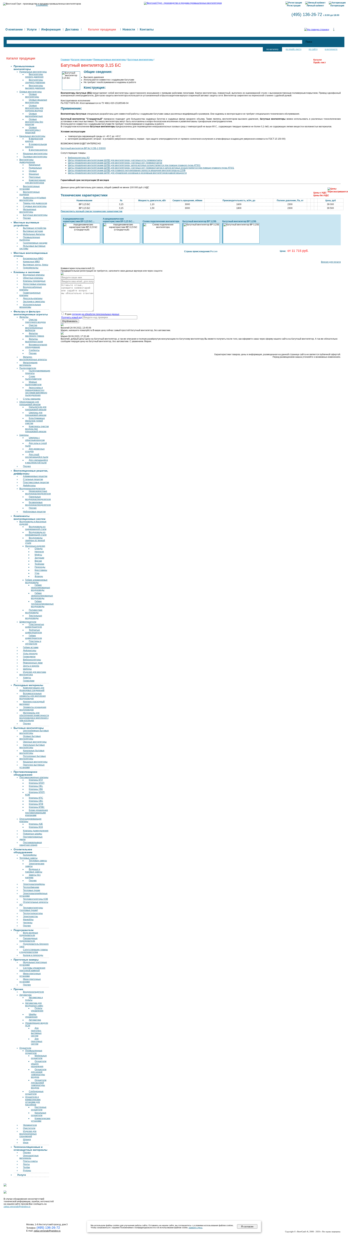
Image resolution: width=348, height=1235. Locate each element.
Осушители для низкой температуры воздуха (38, 1073)
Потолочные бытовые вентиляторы (32, 757)
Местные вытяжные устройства (26, 224)
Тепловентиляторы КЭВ (35, 899)
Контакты (147, 29)
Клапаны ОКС (36, 801)
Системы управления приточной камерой (32, 969)
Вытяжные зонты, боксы (35, 264)
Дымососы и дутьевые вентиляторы (32, 198)
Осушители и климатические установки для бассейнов (33, 1101)
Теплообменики (31, 887)
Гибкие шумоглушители (33, 636)
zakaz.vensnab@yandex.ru (17, 1206)
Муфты (38, 555)
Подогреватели (24, 930)
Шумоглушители (27, 622)
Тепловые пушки (31, 890)
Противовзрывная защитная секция (30, 843)
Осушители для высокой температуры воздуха (38, 1084)
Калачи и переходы (33, 955)
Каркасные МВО (31, 261)
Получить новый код (71, 317)
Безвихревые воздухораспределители (38, 503)
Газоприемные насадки (35, 243)
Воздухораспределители (32, 488)
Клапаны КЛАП (36, 783)
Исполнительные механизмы (30, 305)
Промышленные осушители (33, 1051)
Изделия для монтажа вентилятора (32, 673)
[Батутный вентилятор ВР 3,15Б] (201, 224)
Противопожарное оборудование (25, 773)
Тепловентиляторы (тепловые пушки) (31, 909)
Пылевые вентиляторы (35, 156)
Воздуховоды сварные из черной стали (35, 540)
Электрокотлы (30, 916)
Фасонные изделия (35, 546)
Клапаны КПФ (36, 804)
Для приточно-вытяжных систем (36, 1032)
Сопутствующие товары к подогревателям (33, 950)
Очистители (29, 1128)
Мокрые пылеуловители (33, 383)
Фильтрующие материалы (28, 363)
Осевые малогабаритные (34, 114)
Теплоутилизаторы (33, 913)
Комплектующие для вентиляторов (35, 181)
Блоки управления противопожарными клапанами (36, 813)
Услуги (32, 29)
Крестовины (41, 570)
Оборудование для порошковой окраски (30, 403)
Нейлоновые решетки (34, 511)
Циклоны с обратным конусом (35, 438)
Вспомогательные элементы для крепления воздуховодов (32, 696)
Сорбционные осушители (34, 1092)
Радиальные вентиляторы (33, 72)
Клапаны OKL (36, 786)
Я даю (91, 314)
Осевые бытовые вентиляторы (30, 737)
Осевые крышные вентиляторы (36, 101)
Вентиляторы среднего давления (35, 81)
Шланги (27, 1139)
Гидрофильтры (30, 268)
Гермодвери (29, 656)
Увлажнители (30, 1125)
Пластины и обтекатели (33, 642)
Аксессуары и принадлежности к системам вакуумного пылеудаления (36, 391)
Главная (65, 59)
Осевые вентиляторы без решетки (34, 122)
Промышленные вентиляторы (24, 68)
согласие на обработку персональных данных (95, 314)
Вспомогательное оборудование (36, 345)
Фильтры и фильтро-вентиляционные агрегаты (31, 313)
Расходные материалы (28, 685)
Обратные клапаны (33, 278)
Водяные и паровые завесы (33, 870)
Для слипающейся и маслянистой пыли (36, 461)
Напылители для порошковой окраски (35, 408)
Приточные (35, 177)
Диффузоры (29, 485)
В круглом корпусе (38, 150)
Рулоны (27, 1170)
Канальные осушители (38, 1114)
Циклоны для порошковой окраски (35, 413)
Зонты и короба (31, 666)
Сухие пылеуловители (33, 377)
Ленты (26, 1164)
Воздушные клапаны (34, 275)
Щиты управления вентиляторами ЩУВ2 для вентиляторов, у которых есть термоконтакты (115, 160)
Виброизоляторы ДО (79, 157)
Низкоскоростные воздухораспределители (38, 492)
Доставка (72, 29)
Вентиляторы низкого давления (34, 75)
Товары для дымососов (35, 203)
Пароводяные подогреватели (28, 939)
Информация (51, 29)
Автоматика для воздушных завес (34, 1004)
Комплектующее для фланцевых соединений (31, 689)
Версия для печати (331, 262)
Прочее (27, 466)
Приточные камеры (26, 959)
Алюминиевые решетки (35, 476)
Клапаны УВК (36, 789)
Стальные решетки (33, 479)
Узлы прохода (30, 653)
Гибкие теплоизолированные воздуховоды (42, 604)
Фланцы (39, 576)
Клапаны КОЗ (36, 827)
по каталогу (272, 49)
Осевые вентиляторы (30, 91)
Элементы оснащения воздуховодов (32, 708)
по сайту (313, 49)
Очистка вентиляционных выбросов (34, 328)
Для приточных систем (36, 1041)
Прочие (27, 218)
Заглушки (39, 558)
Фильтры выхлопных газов (34, 340)
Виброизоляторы (32, 659)
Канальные (34, 165)
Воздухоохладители (33, 992)
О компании (14, 29)
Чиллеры (27, 922)
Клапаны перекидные (34, 281)
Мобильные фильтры (34, 234)
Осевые (33, 171)
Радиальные (35, 168)
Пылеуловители (27, 368)
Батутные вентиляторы (35, 215)
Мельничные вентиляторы (27, 210)
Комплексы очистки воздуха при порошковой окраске (37, 429)
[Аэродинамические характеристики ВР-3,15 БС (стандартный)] (82, 227)
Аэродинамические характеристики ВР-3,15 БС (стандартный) (77, 220)
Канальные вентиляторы (32, 136)
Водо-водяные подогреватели (28, 934)
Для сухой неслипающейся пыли (36, 455)
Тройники (39, 564)
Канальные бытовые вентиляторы (31, 751)
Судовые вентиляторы (35, 206)
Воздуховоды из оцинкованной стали (35, 527)
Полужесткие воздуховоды (33, 611)
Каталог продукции (81, 59)
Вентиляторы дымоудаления (27, 161)
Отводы (39, 548)
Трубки (26, 1167)
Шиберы (27, 669)
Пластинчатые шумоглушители (34, 625)
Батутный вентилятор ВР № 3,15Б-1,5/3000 (83, 148)
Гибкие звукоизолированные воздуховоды (42, 596)
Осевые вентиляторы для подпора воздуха (34, 108)
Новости (129, 29)
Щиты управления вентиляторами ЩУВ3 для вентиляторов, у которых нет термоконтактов (115, 163)
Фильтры (23, 317)
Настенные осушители (38, 1108)
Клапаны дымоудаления (35, 830)
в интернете (331, 49)
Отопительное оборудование (23, 851)
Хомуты (27, 677)
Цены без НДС (321, 195)
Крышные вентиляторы (35, 153)
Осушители (25, 1048)
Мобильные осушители (39, 1057)
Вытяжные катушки (33, 231)
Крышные (34, 174)
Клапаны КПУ (36, 780)
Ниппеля (39, 551)
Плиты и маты (30, 1161)
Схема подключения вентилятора (161, 221)
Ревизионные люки (33, 663)
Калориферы (30, 855)
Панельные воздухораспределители (38, 498)
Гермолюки (28, 681)
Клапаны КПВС (37, 807)
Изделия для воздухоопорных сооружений (28, 1134)
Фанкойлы (28, 919)
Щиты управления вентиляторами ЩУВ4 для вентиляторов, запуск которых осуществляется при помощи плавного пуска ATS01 (134, 165)
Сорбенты (34, 350)
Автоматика (25, 995)
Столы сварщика (31, 399)
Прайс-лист (319, 62)
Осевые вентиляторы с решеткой (33, 130)
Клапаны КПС (36, 798)
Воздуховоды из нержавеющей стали (36, 533)
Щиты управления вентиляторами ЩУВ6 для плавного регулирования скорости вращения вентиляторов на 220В (126, 170)
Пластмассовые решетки (36, 482)
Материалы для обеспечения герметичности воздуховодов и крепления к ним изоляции (34, 717)
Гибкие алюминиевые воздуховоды (36, 581)
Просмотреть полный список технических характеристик (91, 211)
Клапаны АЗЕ (36, 824)
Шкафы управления (31, 1015)
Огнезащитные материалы (29, 1156)
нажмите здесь (195, 1227)
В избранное (42, 5)
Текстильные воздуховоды (33, 616)
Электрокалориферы (34, 884)
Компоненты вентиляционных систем (29, 517)
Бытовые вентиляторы (29, 727)
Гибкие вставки (30, 647)
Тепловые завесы (28, 858)
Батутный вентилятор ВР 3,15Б (199, 221)
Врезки (38, 561)
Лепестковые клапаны (34, 284)
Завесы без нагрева (33, 876)
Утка (37, 573)
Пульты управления (37, 1009)
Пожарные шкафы (32, 834)
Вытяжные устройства (34, 228)
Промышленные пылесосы (29, 238)
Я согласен (247, 1226)
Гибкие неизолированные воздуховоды (40, 587)
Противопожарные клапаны (33, 777)
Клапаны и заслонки (27, 272)
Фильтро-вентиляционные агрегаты (33, 358)
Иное (25, 1142)
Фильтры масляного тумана (34, 334)
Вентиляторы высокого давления (35, 86)
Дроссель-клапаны (32, 298)
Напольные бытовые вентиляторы (32, 746)
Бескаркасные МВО (33, 258)
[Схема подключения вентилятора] (161, 225)
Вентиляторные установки (29, 187)
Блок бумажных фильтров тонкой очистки (35, 421)
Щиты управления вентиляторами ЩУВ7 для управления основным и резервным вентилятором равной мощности (127, 173)
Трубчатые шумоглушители (33, 631)
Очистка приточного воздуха (35, 320)
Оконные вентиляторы (35, 742)
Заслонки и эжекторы (34, 301)
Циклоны (24, 435)
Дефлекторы (29, 650)
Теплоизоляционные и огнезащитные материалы (30, 1148)
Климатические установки (40, 1119)
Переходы (40, 567)
